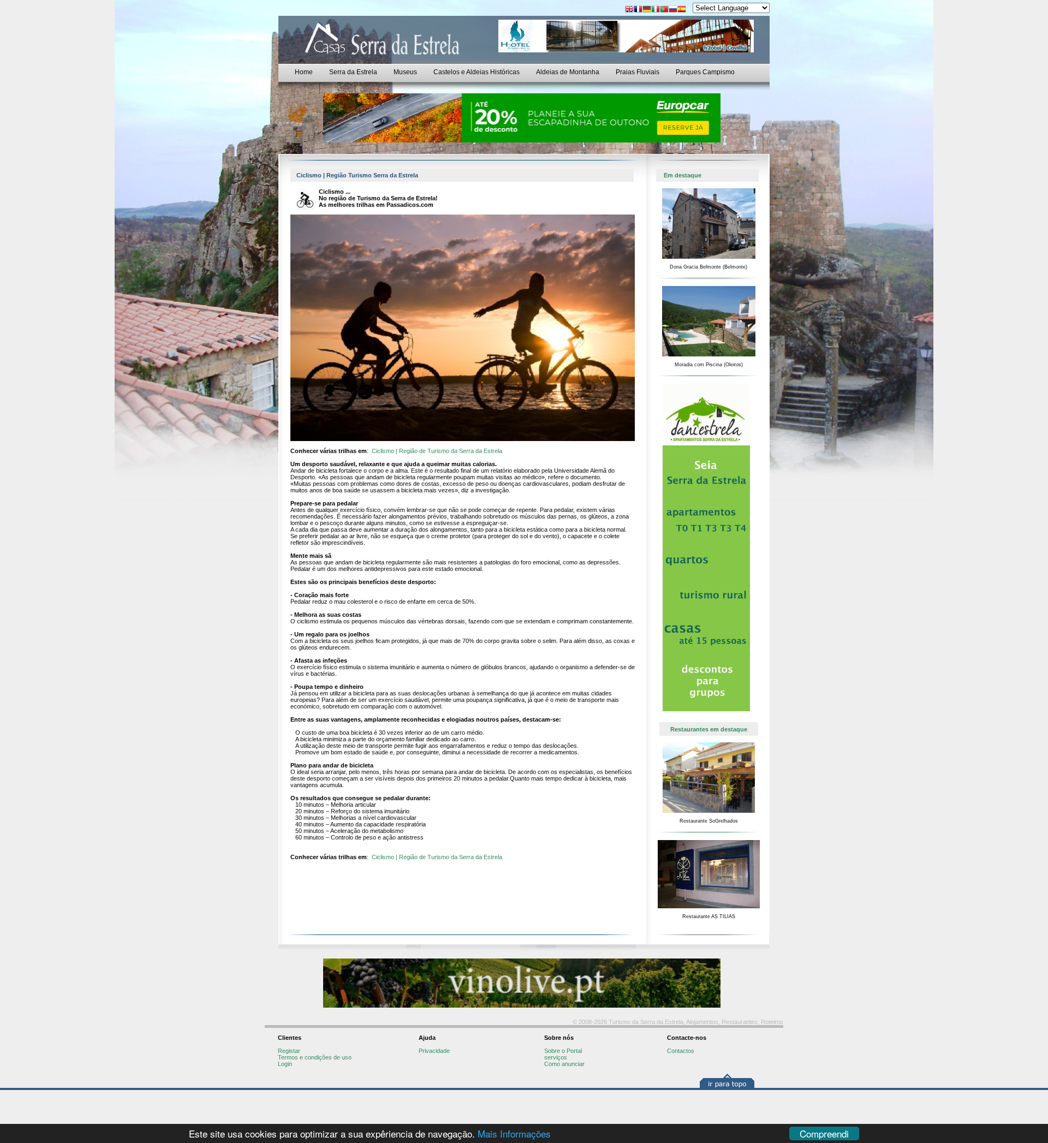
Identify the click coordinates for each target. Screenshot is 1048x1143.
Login (285, 1064)
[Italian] (655, 10)
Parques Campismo (705, 72)
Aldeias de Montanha (567, 72)
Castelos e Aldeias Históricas (476, 72)
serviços (555, 1057)
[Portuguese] (664, 10)
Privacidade (434, 1050)
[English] (629, 10)
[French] (638, 10)
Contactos (680, 1050)
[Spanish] (681, 10)
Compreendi (824, 1133)
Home (304, 72)
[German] (646, 10)
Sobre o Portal (563, 1050)
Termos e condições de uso (315, 1057)
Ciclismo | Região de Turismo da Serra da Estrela (437, 451)
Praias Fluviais (637, 72)
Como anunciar (564, 1064)
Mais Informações (514, 1133)
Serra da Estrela (353, 72)
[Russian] (673, 10)
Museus (405, 72)
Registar (289, 1050)
